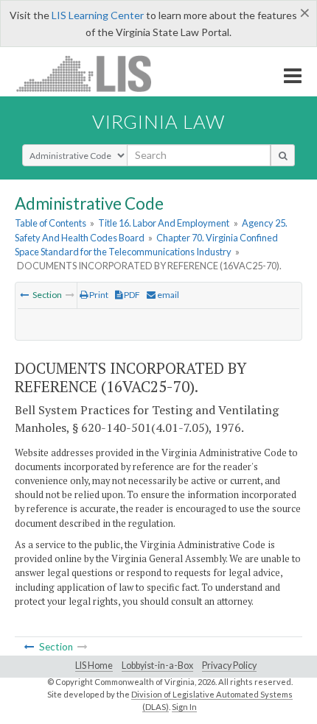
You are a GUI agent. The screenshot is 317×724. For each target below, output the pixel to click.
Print (98, 294)
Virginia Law (158, 121)
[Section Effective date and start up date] (24, 294)
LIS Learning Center (98, 15)
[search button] (283, 155)
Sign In (184, 706)
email (167, 294)
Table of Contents (50, 223)
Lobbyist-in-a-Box (157, 665)
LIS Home (94, 665)
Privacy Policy (229, 665)
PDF (131, 294)
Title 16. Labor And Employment (163, 223)
